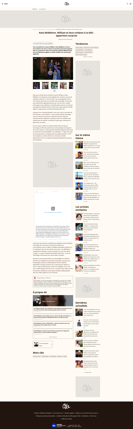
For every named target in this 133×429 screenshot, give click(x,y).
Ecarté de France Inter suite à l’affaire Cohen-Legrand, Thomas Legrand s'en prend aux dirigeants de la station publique (91, 354)
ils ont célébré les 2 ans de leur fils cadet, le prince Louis (53, 260)
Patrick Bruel (87, 47)
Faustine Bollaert (88, 52)
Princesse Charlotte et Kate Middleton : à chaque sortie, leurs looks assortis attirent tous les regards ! (90, 226)
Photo (65, 356)
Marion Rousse (79, 52)
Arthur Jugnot (79, 47)
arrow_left (51, 91)
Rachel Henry (42, 278)
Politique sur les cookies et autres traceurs (86, 413)
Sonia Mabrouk (88, 50)
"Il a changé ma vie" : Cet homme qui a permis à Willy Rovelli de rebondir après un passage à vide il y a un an (90, 186)
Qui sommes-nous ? (58, 413)
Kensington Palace (52, 239)
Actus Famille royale (51, 29)
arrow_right (54, 91)
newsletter (130, 4)
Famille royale (45, 356)
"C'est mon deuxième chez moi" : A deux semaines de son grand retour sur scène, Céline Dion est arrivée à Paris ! (91, 312)
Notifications (85, 416)
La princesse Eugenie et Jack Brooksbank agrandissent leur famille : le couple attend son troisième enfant (91, 237)
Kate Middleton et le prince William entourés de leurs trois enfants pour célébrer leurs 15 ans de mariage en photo (91, 258)
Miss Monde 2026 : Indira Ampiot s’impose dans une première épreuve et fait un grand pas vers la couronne (90, 364)
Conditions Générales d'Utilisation (43, 413)
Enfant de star (36, 356)
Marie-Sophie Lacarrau (81, 54)
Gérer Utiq (93, 416)
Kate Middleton (48, 301)
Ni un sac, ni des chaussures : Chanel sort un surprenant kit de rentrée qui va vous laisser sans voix (91, 322)
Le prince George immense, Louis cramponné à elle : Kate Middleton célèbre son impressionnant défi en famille (91, 247)
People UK (59, 356)
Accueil (34, 29)
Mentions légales (69, 413)
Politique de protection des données (45, 416)
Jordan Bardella (79, 50)
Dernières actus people (41, 29)
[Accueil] (67, 4)
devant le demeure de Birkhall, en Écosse (59, 138)
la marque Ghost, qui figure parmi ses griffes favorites (51, 134)
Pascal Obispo (94, 47)
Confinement (53, 356)
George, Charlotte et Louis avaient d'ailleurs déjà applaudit (52, 270)
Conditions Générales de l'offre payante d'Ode (68, 416)
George (35, 112)
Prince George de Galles (43, 345)
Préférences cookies (66, 419)
